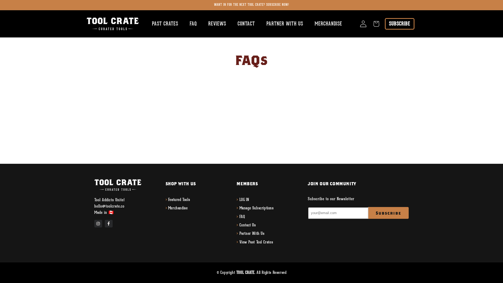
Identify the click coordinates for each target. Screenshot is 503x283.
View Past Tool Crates (256, 242)
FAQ (242, 216)
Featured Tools (179, 199)
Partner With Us (252, 233)
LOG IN (244, 199)
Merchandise (178, 208)
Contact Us (247, 225)
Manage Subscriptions (256, 208)
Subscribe (399, 23)
